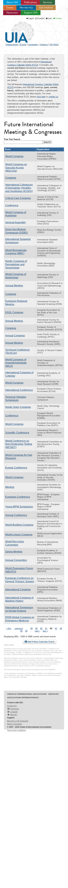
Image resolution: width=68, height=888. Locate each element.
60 (41, 628)
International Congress (18, 589)
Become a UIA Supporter (17, 721)
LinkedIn (14, 712)
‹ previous (18, 628)
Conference (11, 205)
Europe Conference (16, 467)
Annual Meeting (14, 285)
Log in (31, 18)
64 (61, 628)
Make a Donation (14, 724)
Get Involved (46, 7)
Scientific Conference (17, 432)
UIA (16, 30)
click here (41, 96)
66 (26, 631)
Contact (40, 18)
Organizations (12, 44)
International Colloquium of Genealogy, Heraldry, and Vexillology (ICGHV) (19, 188)
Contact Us (12, 706)
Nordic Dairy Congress (18, 407)
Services (47, 2)
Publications (30, 2)
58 (31, 628)
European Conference (17, 497)
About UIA (12, 2)
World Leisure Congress (18, 534)
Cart (49, 18)
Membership (26, 7)
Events (9, 7)
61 (46, 628)
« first (8, 628)
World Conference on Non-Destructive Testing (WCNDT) (18, 444)
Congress (10, 177)
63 (56, 628)
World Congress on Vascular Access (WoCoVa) (16, 167)
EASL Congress (14, 312)
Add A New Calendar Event (40, 641)
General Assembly (15, 222)
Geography (33, 44)
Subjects (44, 44)
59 (36, 628)
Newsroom (12, 13)
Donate (58, 18)
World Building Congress (19, 524)
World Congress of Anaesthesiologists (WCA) (16, 362)
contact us (53, 96)
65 (21, 631)
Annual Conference (16, 515)
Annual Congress (15, 335)
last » (45, 631)
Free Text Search (12, 139)
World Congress (14, 156)
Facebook (14, 709)
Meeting (9, 487)
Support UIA (30, 13)
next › (37, 631)
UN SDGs (54, 44)
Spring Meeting (13, 551)
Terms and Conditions (16, 730)
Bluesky (13, 715)
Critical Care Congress (18, 198)
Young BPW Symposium (19, 506)
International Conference (19, 390)
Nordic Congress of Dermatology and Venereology (16, 264)
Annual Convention (16, 560)
